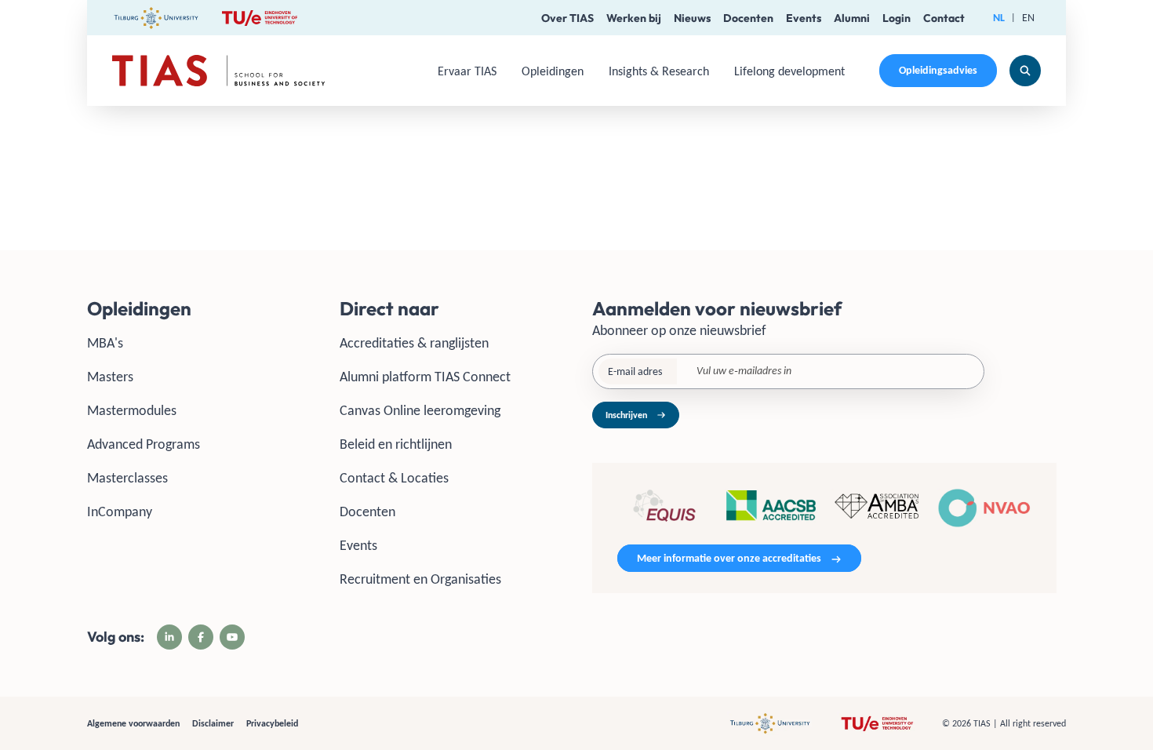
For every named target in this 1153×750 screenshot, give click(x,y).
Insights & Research (659, 71)
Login (896, 18)
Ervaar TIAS (467, 71)
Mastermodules (131, 410)
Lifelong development (789, 71)
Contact (944, 18)
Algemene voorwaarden (133, 723)
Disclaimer (213, 723)
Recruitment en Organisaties (420, 579)
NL (999, 17)
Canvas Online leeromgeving (420, 410)
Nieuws (692, 18)
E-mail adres (635, 371)
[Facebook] (200, 637)
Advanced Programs (143, 444)
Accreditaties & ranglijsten (414, 342)
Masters (110, 376)
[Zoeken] (1025, 70)
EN (1028, 17)
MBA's (105, 342)
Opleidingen (553, 71)
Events (803, 18)
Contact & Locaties (394, 477)
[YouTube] (232, 637)
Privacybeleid (272, 723)
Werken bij (633, 18)
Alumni (852, 18)
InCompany (119, 511)
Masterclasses (127, 477)
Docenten (748, 18)
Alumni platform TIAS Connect (425, 376)
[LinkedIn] (169, 637)
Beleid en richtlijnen (396, 444)
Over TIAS (567, 18)
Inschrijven (626, 415)
